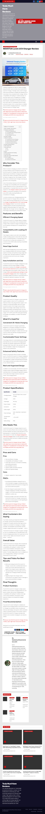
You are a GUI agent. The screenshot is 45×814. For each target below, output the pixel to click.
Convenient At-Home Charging (12, 139)
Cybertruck (33, 21)
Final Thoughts (8, 157)
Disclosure (40, 809)
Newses (19, 809)
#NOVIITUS (26, 54)
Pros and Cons (8, 147)
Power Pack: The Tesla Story (12, 714)
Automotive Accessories (8, 731)
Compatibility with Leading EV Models (14, 132)
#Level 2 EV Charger (19, 54)
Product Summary (10, 158)
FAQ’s (6, 151)
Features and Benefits (9, 130)
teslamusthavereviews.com (15, 52)
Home (27, 809)
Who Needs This (8, 145)
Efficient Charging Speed (11, 131)
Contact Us (35, 809)
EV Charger (26, 22)
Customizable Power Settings (12, 140)
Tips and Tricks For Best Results (11, 155)
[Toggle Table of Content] (19, 127)
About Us (30, 809)
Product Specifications (9, 144)
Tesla (19, 21)
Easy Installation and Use (11, 135)
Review (22, 21)
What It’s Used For (8, 137)
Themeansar (5, 811)
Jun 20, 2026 (7, 749)
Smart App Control (10, 133)
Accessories (20, 22)
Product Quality (8, 136)
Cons (7, 149)
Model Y (30, 22)
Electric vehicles (27, 21)
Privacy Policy (33, 811)
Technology (14, 46)
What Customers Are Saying (11, 152)
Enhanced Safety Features (12, 141)
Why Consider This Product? (10, 128)
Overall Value (7, 154)
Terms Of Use (39, 811)
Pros (7, 148)
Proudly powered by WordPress (8, 809)
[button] (38, 41)
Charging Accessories (7, 46)
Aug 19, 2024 (25, 701)
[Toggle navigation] (36, 42)
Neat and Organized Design (12, 143)
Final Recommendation (11, 159)
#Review (31, 54)
